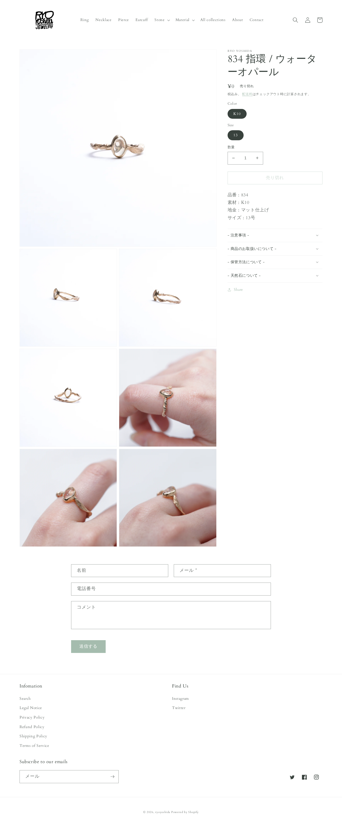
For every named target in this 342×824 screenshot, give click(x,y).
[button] (161, 20)
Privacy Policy (32, 717)
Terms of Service (34, 745)
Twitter (179, 708)
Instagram (180, 698)
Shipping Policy (33, 736)
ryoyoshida (162, 812)
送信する (88, 646)
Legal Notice (31, 708)
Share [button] (238, 289)
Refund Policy (32, 727)
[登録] (112, 776)
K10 (237, 113)
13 (235, 135)
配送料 (247, 94)
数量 (231, 147)
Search (25, 698)
